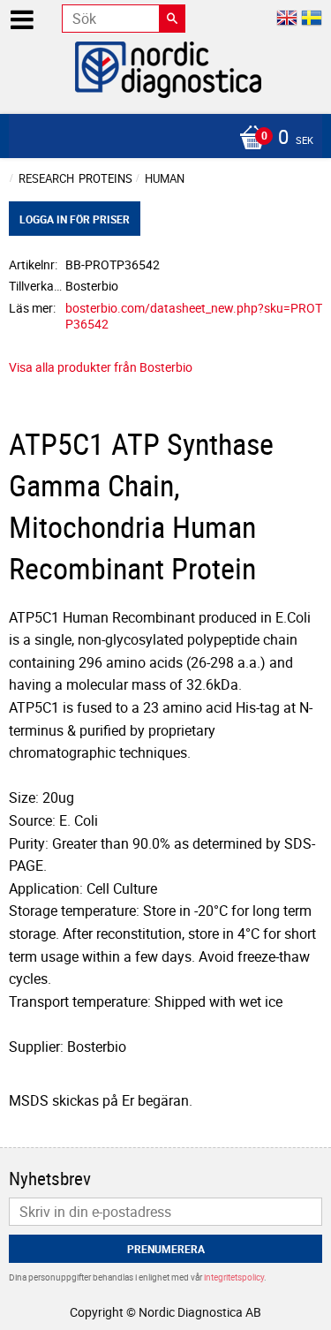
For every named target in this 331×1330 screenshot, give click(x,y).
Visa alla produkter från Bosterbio (100, 367)
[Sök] (172, 18)
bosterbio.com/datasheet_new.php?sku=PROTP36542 (193, 316)
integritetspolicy (234, 1277)
